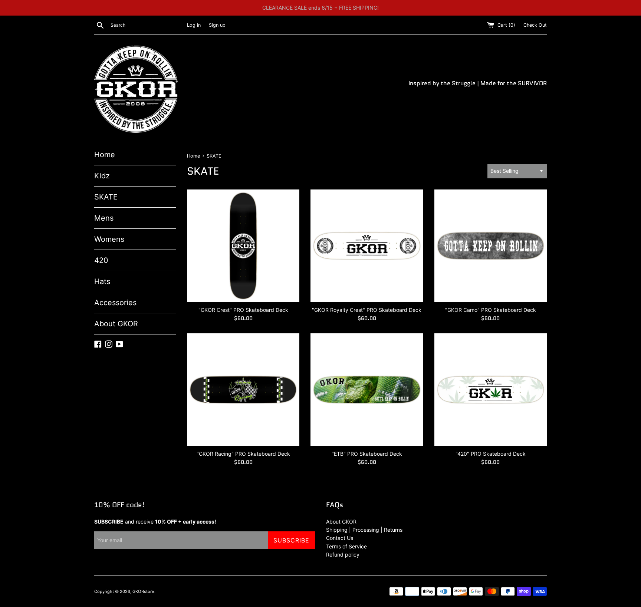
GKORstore (143, 591)
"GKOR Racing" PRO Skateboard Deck (243, 454)
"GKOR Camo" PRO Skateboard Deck (490, 310)
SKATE (106, 196)
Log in (194, 25)
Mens (104, 218)
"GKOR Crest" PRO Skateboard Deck (243, 310)
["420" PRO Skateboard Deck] (490, 389)
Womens (109, 239)
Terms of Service (346, 546)
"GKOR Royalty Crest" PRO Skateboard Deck (366, 310)
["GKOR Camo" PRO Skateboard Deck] (490, 245)
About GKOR (116, 323)
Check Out (535, 25)
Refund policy (342, 554)
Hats (102, 281)
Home (104, 154)
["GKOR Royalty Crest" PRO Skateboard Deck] (366, 245)
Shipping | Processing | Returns (364, 530)
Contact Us (339, 538)
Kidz (102, 175)
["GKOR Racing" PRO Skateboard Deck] (243, 389)
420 (101, 260)
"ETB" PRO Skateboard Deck (367, 454)
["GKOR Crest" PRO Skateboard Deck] (243, 245)
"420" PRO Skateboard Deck (491, 454)
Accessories (115, 302)
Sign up (217, 25)
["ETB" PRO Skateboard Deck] (366, 389)
